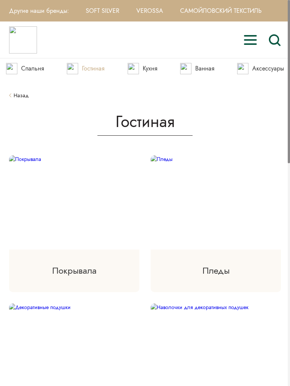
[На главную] (23, 40)
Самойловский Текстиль (221, 11)
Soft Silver (102, 11)
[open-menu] (250, 40)
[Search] (274, 40)
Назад (21, 95)
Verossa (149, 11)
